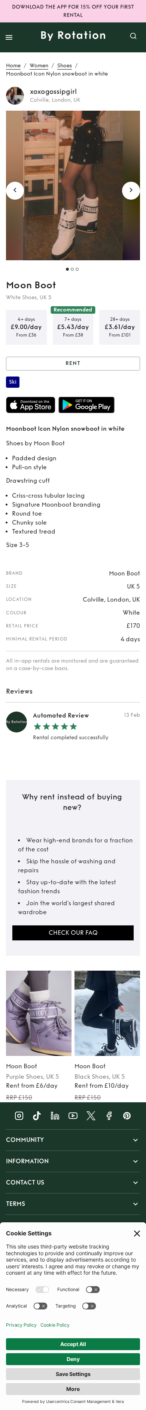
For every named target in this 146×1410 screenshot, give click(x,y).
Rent (73, 363)
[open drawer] (8, 37)
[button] (73, 1140)
